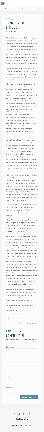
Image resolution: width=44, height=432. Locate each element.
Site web (9, 387)
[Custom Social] (29, 414)
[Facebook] (14, 414)
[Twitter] (19, 414)
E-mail (8, 378)
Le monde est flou (27, 19)
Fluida (21, 425)
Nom (8, 368)
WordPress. (28, 425)
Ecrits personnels (13, 9)
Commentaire (11, 347)
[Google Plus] (24, 414)
